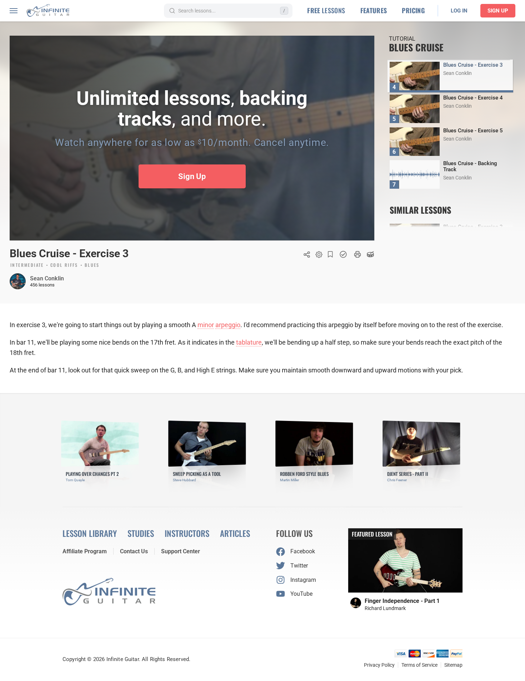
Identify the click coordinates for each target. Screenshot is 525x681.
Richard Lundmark (385, 608)
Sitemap (453, 665)
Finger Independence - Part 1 (402, 601)
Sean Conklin (47, 278)
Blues (92, 265)
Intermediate (27, 265)
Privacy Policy (379, 665)
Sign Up (498, 10)
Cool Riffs (64, 265)
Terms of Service (419, 665)
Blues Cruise (416, 47)
